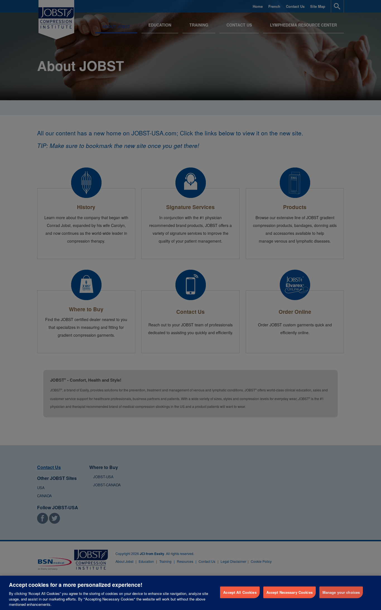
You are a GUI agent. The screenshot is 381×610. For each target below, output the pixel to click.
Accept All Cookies (239, 592)
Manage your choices (341, 592)
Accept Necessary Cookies (289, 592)
